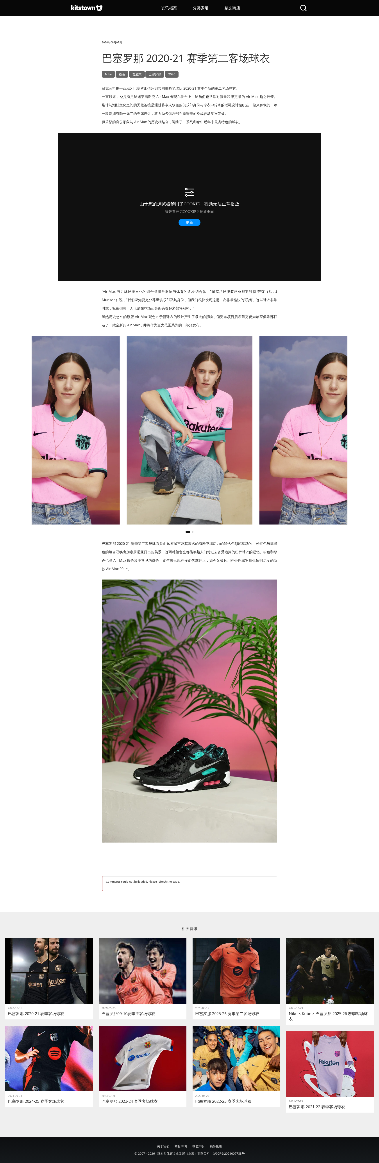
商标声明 (181, 1146)
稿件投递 (216, 1146)
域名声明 (198, 1146)
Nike (108, 74)
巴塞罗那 (155, 74)
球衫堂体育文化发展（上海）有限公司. (184, 1153)
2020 (171, 74)
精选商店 (232, 8)
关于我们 (163, 1146)
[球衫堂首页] (87, 8)
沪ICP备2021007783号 (229, 1153)
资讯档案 (169, 8)
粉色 (122, 74)
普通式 (136, 74)
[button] (188, 532)
